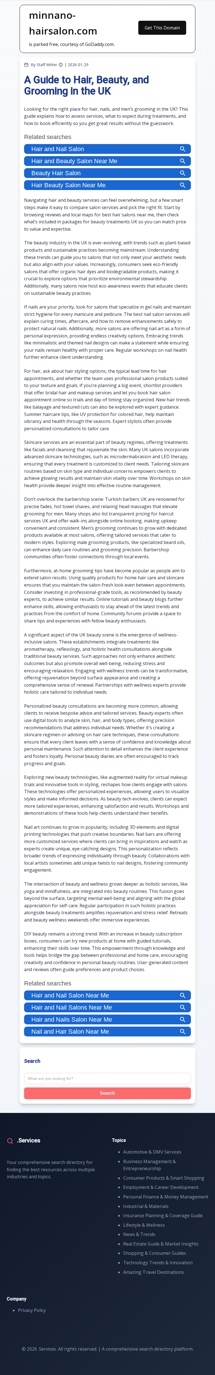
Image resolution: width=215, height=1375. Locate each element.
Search (107, 1093)
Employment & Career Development (160, 1187)
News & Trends (139, 1234)
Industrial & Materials (146, 1206)
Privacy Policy (32, 1310)
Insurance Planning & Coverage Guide (163, 1215)
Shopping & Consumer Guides (154, 1253)
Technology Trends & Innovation (158, 1263)
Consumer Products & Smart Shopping (163, 1178)
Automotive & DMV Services (152, 1152)
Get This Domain (162, 28)
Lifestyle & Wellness (144, 1225)
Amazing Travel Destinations (153, 1272)
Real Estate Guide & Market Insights (160, 1244)
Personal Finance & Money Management (165, 1197)
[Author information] (60, 64)
